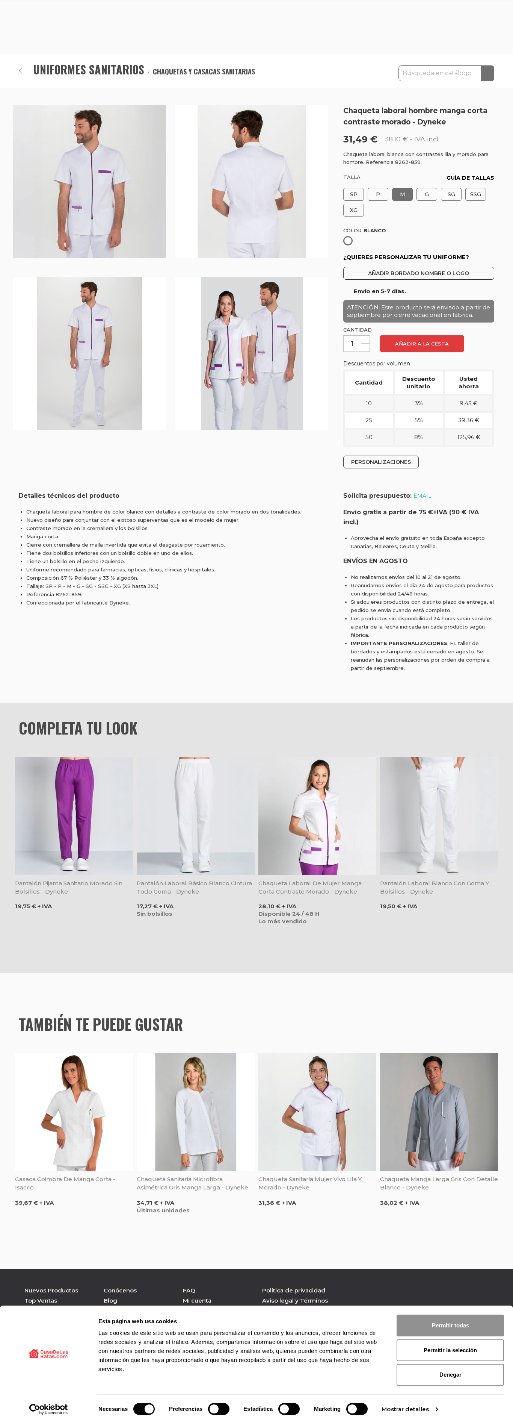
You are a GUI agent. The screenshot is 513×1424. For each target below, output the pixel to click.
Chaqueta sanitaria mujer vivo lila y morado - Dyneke (310, 1183)
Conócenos (120, 1290)
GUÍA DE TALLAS (470, 177)
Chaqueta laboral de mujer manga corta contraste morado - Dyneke (310, 887)
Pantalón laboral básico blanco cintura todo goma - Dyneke (194, 887)
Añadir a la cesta (422, 344)
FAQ (189, 1290)
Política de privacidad (293, 1290)
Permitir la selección (450, 1350)
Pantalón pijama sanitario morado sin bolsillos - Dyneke (68, 887)
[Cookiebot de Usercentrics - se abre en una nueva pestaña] (48, 1409)
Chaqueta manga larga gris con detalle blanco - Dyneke (439, 1183)
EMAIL (422, 495)
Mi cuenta (197, 1300)
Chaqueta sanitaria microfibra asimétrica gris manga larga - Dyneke (192, 1183)
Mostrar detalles (405, 1409)
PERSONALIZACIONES (381, 462)
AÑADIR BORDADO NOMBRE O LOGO (418, 273)
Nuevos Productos (51, 1290)
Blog (110, 1300)
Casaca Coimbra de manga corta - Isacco (65, 1183)
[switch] (218, 1409)
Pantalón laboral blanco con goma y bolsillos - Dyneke (434, 887)
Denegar (450, 1374)
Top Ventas (40, 1300)
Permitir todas (450, 1325)
